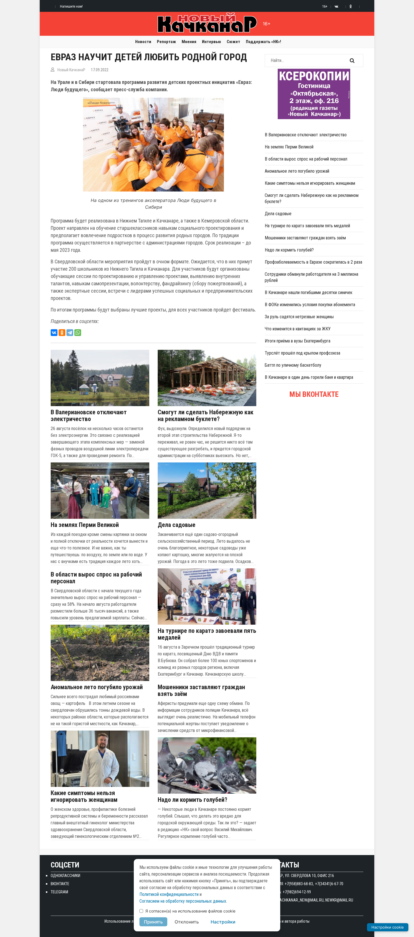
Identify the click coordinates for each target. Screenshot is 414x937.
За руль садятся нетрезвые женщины (299, 316)
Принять (153, 922)
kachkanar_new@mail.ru (300, 900)
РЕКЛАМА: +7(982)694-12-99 (288, 892)
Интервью (211, 41)
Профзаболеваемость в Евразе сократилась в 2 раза (313, 262)
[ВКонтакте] (54, 332)
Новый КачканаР (71, 70)
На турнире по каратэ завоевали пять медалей (207, 634)
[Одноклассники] (62, 332)
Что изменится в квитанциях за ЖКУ (298, 328)
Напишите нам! (71, 6)
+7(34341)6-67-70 (329, 884)
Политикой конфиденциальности (169, 894)
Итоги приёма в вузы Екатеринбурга (297, 341)
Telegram (59, 892)
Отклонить (187, 922)
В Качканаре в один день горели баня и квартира (309, 377)
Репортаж (166, 41)
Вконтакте (60, 884)
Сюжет (233, 41)
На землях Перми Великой (85, 525)
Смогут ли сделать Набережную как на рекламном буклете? (205, 415)
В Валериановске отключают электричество (89, 415)
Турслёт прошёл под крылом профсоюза (302, 353)
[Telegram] (69, 332)
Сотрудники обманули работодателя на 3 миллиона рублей (311, 277)
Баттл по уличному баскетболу (293, 365)
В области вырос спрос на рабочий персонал (96, 578)
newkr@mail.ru (339, 900)
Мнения (189, 41)
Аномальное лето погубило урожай (97, 687)
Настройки (223, 922)
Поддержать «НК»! (263, 41)
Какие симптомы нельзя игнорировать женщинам (84, 796)
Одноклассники (65, 875)
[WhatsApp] (77, 332)
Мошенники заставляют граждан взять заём (201, 690)
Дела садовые (176, 525)
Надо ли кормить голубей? (192, 799)
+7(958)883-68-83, (299, 884)
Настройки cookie (387, 927)
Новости (143, 41)
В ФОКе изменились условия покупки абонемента (310, 304)
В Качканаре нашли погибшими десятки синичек (308, 292)
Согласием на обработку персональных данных (182, 901)
